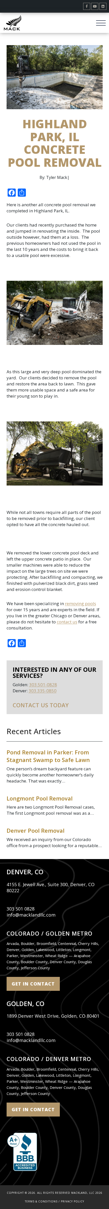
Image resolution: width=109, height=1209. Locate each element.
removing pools (80, 603)
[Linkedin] (102, 6)
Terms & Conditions (41, 1201)
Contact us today (41, 705)
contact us (67, 622)
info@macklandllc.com (31, 915)
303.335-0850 (43, 691)
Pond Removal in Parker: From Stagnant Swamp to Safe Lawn (48, 756)
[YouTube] (94, 6)
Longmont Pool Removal (39, 798)
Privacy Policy (72, 1201)
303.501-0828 (43, 684)
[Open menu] (101, 22)
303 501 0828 (20, 909)
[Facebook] (86, 6)
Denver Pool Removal (35, 830)
